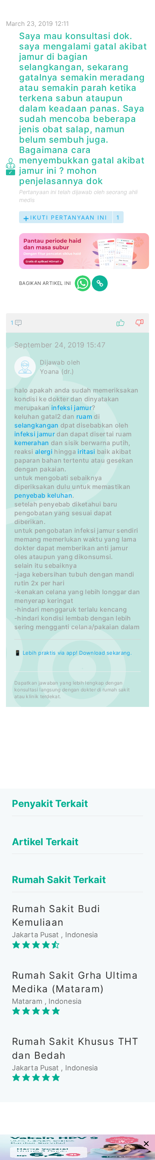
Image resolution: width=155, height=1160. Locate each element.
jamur (46, 434)
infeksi (24, 434)
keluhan (59, 495)
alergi (43, 451)
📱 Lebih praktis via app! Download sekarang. (73, 653)
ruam (84, 416)
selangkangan (36, 425)
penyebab (29, 495)
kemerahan (31, 443)
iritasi (86, 451)
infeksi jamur (71, 408)
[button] (77, 322)
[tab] (77, 510)
